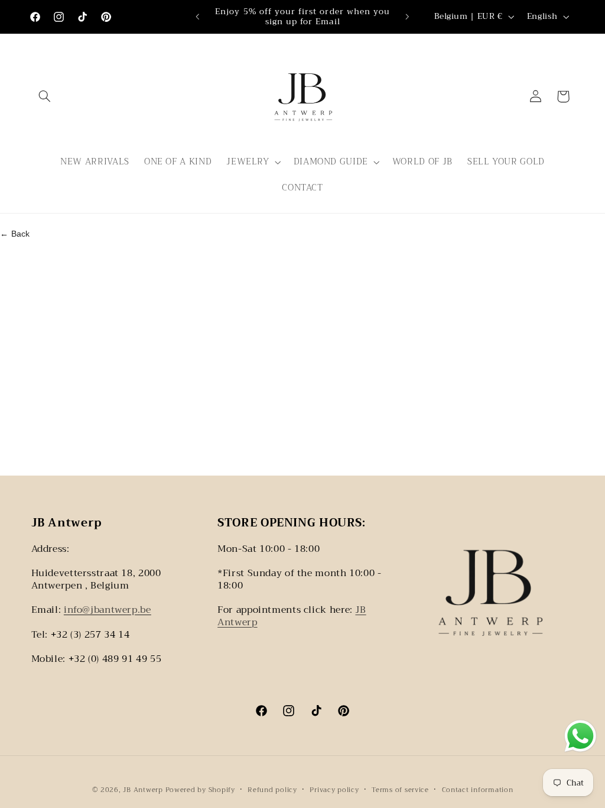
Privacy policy (334, 790)
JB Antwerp (144, 790)
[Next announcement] (408, 16)
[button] (44, 96)
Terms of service (400, 790)
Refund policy (272, 790)
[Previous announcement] (197, 16)
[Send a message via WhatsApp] (580, 736)
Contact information (477, 790)
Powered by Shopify (200, 790)
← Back (15, 233)
